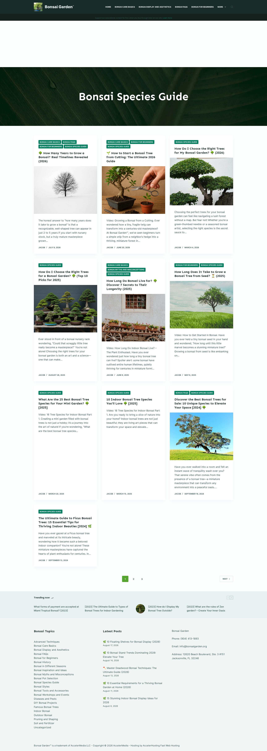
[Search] (232, 7)
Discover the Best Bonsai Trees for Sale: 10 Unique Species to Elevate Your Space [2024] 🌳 (200, 403)
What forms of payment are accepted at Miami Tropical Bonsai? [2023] (56, 608)
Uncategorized (42, 727)
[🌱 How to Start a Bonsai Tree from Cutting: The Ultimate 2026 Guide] (133, 190)
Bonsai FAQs (181, 7)
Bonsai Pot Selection (46, 678)
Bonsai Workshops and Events (51, 694)
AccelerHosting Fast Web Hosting (161, 745)
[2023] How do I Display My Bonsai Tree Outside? (163, 608)
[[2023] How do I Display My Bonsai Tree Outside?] (140, 608)
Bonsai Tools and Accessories (51, 690)
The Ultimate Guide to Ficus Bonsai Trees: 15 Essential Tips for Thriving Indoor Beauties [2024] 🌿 (65, 522)
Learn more (167, 18)
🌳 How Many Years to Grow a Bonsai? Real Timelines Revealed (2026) (63, 157)
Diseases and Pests (45, 698)
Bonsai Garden (59, 6)
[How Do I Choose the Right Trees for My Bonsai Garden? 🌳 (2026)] (201, 181)
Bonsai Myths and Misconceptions (126, 269)
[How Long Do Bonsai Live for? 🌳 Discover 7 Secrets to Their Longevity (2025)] (133, 318)
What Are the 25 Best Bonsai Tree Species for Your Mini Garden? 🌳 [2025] (63, 403)
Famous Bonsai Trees (46, 706)
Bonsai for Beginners (202, 7)
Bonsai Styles (41, 686)
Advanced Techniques (46, 641)
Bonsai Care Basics (125, 7)
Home (108, 7)
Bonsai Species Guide (76, 146)
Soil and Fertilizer (44, 723)
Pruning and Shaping (46, 719)
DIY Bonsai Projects (45, 702)
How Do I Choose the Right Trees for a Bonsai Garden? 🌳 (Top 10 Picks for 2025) (63, 276)
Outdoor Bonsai (43, 715)
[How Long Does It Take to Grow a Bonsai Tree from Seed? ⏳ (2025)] (201, 305)
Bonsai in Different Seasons (50, 666)
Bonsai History (42, 662)
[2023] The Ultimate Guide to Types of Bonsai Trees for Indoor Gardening (106, 608)
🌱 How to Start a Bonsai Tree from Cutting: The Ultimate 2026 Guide (130, 157)
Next (225, 579)
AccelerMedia (78, 745)
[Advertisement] (133, 44)
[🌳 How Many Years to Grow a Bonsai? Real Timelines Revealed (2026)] (65, 190)
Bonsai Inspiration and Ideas (50, 670)
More (220, 7)
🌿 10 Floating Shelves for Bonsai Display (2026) (131, 641)
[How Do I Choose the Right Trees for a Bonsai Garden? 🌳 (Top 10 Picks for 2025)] (65, 309)
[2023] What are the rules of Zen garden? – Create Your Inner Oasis (206, 608)
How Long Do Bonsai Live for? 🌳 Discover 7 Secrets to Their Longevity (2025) (131, 285)
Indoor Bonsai (42, 710)
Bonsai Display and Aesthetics (155, 7)
